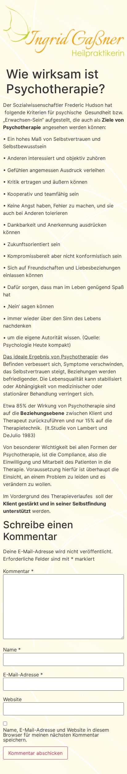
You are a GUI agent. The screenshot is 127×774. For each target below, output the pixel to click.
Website (12, 699)
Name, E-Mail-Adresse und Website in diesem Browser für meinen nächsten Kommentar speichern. (56, 734)
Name (12, 649)
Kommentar (18, 571)
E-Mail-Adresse (23, 674)
